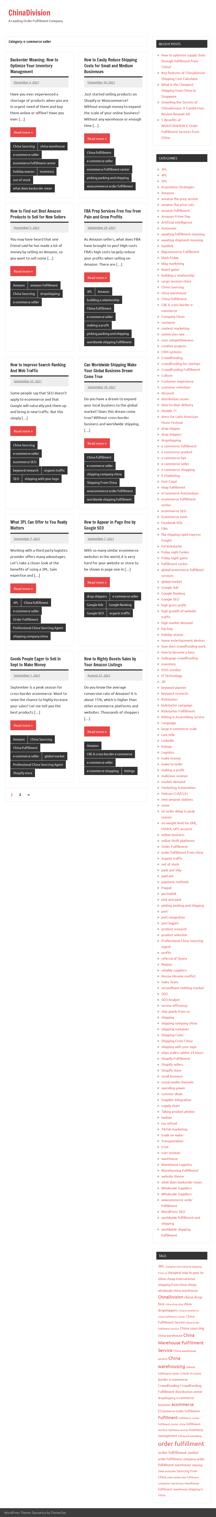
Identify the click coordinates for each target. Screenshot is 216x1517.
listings (129, 771)
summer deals (171, 1094)
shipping (167, 1017)
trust (165, 1147)
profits (166, 952)
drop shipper (170, 428)
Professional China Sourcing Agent (38, 628)
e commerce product (176, 452)
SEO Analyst (170, 999)
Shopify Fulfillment (175, 1058)
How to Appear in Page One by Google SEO (110, 525)
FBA (164, 528)
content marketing (175, 328)
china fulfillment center (171, 1316)
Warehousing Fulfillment (179, 1170)
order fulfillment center (178, 1452)
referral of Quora (174, 958)
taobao (166, 1117)
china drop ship (174, 1304)
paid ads (167, 876)
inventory (47, 171)
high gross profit (173, 605)
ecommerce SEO (24, 462)
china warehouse (52, 146)
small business (172, 1076)
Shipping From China (102, 482)
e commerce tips (173, 458)
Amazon (19, 285)
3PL (89, 291)
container (168, 322)
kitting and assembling (189, 1436)
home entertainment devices (183, 640)
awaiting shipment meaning (182, 240)
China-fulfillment (99, 152)
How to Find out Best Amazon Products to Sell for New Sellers (38, 214)
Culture (167, 375)
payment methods (175, 882)
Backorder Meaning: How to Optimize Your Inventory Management (34, 66)
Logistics (167, 752)
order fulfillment (181, 1443)
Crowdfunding (172, 357)
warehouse (169, 1158)
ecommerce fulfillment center (34, 163)
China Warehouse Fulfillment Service (181, 1342)
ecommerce (182, 1404)
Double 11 (169, 410)
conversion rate (173, 334)
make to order (172, 764)
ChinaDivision (29, 12)
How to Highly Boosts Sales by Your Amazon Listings (110, 662)
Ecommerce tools (174, 516)
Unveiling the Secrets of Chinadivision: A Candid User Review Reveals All (182, 108)
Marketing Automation (178, 787)
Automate (169, 228)
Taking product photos (178, 1111)
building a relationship (103, 300)
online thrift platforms (178, 840)
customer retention (175, 387)
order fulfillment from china (182, 852)
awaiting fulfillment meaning (183, 234)
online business (172, 834)
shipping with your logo (42, 479)
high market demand (177, 622)
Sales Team (169, 982)
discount (167, 393)
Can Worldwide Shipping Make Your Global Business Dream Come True (110, 371)
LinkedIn (167, 740)
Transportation (172, 1141)
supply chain (170, 1105)
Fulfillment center (189, 1418)
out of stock (21, 180)
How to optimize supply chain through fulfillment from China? (183, 61)
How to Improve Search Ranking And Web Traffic (38, 368)
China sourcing (192, 1328)
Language (168, 723)
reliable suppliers (174, 970)
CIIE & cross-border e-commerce (109, 754)
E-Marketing (170, 475)
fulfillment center (174, 564)
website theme (172, 1176)
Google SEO (95, 613)
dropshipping (50, 293)
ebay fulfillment (173, 487)
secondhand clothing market (182, 988)
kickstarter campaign (176, 705)
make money (171, 758)
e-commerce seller (26, 154)
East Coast (169, 481)
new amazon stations (177, 799)
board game (170, 269)
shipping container (175, 1029)
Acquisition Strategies (177, 187)
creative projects (173, 346)
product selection (174, 935)
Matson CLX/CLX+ (174, 793)
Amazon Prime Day (175, 216)
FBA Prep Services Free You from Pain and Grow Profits (112, 214)
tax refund (169, 1123)
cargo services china (176, 281)
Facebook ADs (171, 522)
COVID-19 (186, 1373)
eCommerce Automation (179, 493)
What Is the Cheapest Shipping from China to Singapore (178, 90)
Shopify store (22, 773)
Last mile (168, 734)
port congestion (173, 917)
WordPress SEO (173, 1211)
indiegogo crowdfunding (179, 658)
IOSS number (171, 670)
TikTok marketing (174, 1129)
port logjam (170, 923)
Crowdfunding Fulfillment (180, 369)
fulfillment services (178, 1430)
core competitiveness (177, 340)
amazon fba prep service (179, 198)
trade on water (172, 1135)
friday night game (174, 558)
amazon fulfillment (44, 285)
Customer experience (177, 381)
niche (165, 805)
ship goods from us (175, 1011)
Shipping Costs (172, 1035)
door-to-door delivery (177, 405)
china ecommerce (188, 1310)
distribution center (175, 399)
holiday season (23, 171)
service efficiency (174, 1005)
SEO (16, 479)
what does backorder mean (32, 188)
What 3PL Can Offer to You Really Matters (38, 525)
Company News (173, 316)
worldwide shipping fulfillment (109, 342)
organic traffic (54, 470)
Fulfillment (168, 1417)
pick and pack (171, 899)
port (164, 911)
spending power (173, 1088)
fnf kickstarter (171, 546)
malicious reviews (174, 776)
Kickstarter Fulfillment (178, 711)
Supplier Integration (176, 1099)
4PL (164, 175)
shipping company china (104, 474)
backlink (167, 246)
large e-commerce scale (179, 728)
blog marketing (172, 263)
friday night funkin (175, 552)
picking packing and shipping (108, 178)
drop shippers (97, 596)
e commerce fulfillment (179, 446)
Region (166, 964)
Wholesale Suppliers (176, 1188)
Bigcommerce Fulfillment (180, 251)
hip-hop (167, 628)
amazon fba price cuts (177, 204)
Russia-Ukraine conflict (178, 976)
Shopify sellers (172, 1064)
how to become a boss (178, 652)
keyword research (26, 470)
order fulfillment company (177, 1459)
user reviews (170, 1152)
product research (174, 929)
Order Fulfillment (25, 619)
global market (55, 756)
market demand (173, 781)
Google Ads (95, 605)
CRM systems (171, 352)
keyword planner (173, 687)
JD (163, 681)
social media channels (177, 1082)
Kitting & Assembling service (182, 717)
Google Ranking (120, 605)
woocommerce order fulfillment (110, 186)
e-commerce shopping (103, 771)
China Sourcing (24, 146)
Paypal (166, 887)
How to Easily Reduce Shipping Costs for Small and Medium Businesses (110, 66)
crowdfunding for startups (180, 363)
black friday (169, 257)
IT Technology (171, 675)
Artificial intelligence (176, 222)
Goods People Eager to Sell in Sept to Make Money (35, 662)
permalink (168, 893)
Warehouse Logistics (176, 1164)
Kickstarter (169, 699)
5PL (164, 181)
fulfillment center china (171, 1424)
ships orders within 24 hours (182, 1052)
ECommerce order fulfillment (179, 1411)
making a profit (98, 325)
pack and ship (171, 870)
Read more (22, 132)
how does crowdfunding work (183, 646)
